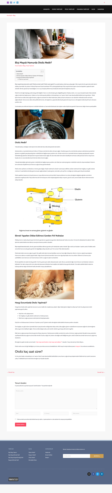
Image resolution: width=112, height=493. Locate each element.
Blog (14, 15)
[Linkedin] (17, 2)
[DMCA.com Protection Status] (13, 479)
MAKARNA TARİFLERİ (83, 9)
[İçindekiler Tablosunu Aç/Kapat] (41, 71)
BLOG (93, 9)
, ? (49, 342)
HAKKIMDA (101, 9)
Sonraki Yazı (101, 372)
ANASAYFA (46, 9)
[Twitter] (14, 2)
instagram (77, 346)
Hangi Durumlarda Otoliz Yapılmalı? (25, 77)
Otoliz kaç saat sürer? (23, 79)
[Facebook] (11, 2)
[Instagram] (8, 2)
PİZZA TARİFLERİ (69, 9)
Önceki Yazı (10, 372)
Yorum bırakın (18, 65)
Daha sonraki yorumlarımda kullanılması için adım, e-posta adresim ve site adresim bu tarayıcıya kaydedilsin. (44, 419)
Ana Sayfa (9, 15)
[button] (104, 2)
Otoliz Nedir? (20, 73)
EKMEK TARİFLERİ (57, 9)
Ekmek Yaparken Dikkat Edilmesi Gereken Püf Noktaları (30, 75)
